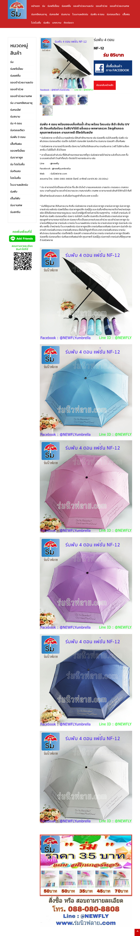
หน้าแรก (35, 6)
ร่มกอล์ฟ (54, 14)
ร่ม (43, 6)
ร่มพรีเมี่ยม (53, 6)
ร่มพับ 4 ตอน (97, 14)
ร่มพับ (46, 23)
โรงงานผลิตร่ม (80, 14)
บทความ (56, 23)
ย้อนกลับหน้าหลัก (104, 85)
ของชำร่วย (101, 6)
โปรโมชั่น (36, 23)
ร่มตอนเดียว (113, 14)
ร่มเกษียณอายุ (39, 14)
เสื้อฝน (126, 14)
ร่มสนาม (65, 14)
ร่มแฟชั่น (66, 6)
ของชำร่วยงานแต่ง (83, 6)
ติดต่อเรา (69, 23)
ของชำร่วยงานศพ (119, 6)
